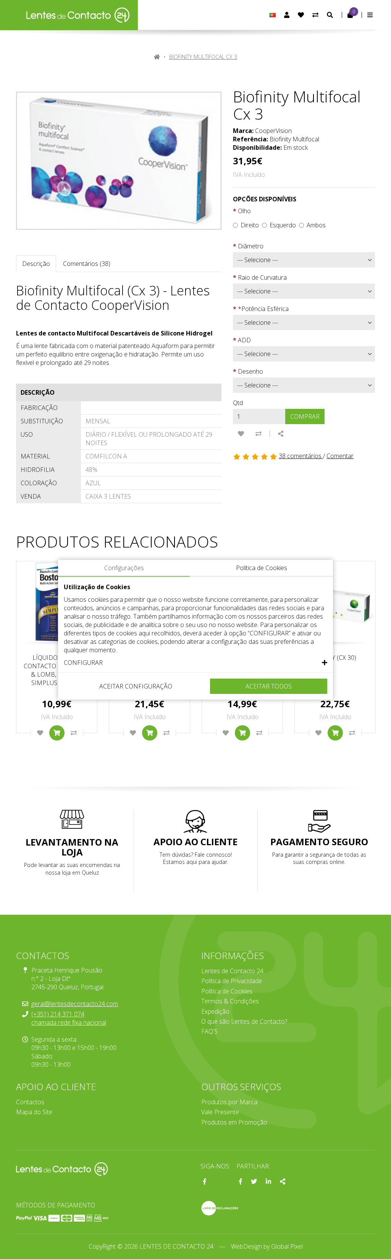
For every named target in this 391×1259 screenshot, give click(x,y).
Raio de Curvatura (262, 277)
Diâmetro (250, 246)
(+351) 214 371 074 (57, 1014)
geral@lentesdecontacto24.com (74, 1004)
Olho (244, 211)
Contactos (30, 1102)
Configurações (124, 568)
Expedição (215, 1011)
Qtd (238, 403)
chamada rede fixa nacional (68, 1022)
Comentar (340, 456)
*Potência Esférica (263, 309)
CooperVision (273, 130)
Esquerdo (283, 225)
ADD (244, 340)
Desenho (250, 371)
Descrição (36, 263)
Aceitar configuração (135, 686)
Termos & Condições (230, 1001)
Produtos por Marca (229, 1102)
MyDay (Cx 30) (335, 657)
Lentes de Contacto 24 (232, 971)
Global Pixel (287, 1246)
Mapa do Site (34, 1112)
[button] (195, 662)
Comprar (305, 416)
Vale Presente (220, 1112)
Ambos (316, 225)
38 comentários (301, 456)
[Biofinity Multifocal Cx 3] (118, 160)
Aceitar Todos (269, 686)
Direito (250, 225)
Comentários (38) (86, 263)
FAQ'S (209, 1031)
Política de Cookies (226, 991)
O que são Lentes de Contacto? (244, 1021)
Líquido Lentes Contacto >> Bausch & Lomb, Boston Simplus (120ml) (57, 670)
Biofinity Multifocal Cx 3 (203, 56)
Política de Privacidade (231, 981)
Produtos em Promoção (234, 1122)
